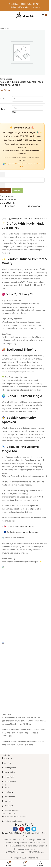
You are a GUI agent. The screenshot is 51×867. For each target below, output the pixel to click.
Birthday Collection (12, 810)
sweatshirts (9, 792)
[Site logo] (24, 15)
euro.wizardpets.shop (29, 532)
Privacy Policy (9, 777)
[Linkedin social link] (12, 199)
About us (7, 763)
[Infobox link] (33, 207)
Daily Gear (8, 801)
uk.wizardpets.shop (28, 526)
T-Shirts (7, 787)
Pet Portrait (9, 806)
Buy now (17, 190)
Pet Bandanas (10, 797)
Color (2, 109)
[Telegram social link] (15, 199)
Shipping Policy (10, 767)
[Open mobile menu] (3, 14)
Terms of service (10, 781)
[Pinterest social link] (9, 199)
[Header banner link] (24, 5)
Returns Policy (9, 772)
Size (2, 98)
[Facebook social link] (5, 199)
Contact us (8, 758)
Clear (14, 112)
